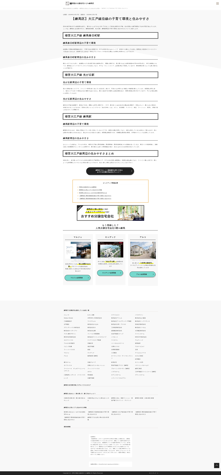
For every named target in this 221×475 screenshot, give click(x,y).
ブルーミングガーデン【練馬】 (120, 368)
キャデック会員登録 (109, 273)
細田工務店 (138, 368)
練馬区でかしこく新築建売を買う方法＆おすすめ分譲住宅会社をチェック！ (109, 171)
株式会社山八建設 (140, 318)
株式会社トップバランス (142, 321)
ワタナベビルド (140, 346)
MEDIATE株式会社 (141, 337)
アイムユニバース (140, 352)
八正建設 (114, 352)
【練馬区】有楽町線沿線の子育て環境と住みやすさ (98, 413)
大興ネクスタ (115, 346)
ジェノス (66, 315)
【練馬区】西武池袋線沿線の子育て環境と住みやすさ (95, 195)
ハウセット (114, 337)
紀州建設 (137, 359)
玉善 (136, 349)
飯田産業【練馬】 (93, 356)
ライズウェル (92, 321)
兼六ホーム (67, 362)
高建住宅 (90, 343)
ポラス (90, 371)
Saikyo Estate (68, 318)
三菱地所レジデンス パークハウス (74, 375)
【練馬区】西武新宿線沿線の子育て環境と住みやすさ (95, 198)
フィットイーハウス (94, 368)
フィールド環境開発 (94, 333)
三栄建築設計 (68, 321)
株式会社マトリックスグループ (97, 337)
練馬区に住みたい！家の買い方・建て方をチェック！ (80, 393)
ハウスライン (139, 315)
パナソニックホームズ (141, 365)
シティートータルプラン (118, 378)
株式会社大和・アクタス (118, 324)
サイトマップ (152, 473)
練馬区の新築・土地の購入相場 (144, 398)
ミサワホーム (115, 371)
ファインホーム (140, 333)
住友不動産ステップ (117, 333)
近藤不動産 (91, 378)
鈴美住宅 (114, 362)
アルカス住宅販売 (69, 343)
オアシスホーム (116, 375)
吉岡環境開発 (115, 349)
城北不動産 (91, 346)
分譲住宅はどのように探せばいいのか (98, 399)
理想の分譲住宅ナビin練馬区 (83, 3)
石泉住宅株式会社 (140, 324)
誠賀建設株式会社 (116, 330)
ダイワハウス (68, 365)
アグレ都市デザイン (70, 333)
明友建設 (90, 375)
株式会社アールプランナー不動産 (121, 321)
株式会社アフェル (116, 318)
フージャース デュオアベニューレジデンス (74, 370)
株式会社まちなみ (93, 324)
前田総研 (137, 343)
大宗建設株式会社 (140, 330)
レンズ (66, 378)
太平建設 (66, 324)
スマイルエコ (115, 315)
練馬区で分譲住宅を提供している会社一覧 (76, 310)
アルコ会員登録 (141, 274)
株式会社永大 (92, 327)
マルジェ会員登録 (77, 277)
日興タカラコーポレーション (96, 365)
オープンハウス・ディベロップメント (122, 357)
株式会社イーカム (140, 327)
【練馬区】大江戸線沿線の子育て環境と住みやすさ (122, 413)
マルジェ (66, 352)
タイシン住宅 (139, 362)
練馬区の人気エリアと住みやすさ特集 (90, 190)
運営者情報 (67, 426)
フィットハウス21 (69, 349)
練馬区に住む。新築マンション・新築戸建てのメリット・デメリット (122, 399)
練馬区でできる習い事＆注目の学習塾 (98, 418)
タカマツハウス (68, 340)
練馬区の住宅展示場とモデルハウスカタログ (77, 385)
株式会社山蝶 (92, 330)
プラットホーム (140, 375)
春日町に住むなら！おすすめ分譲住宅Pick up (93, 192)
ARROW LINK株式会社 (95, 318)
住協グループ (92, 362)
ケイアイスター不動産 (94, 340)
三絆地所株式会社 (116, 327)
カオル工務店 (139, 356)
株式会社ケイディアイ (70, 330)
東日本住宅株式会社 (70, 337)
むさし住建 (91, 315)
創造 (89, 349)
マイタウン (114, 340)
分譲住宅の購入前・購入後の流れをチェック (74, 399)
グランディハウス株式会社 (72, 327)
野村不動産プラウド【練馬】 (120, 365)
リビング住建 (68, 346)
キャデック (91, 352)
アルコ (66, 356)
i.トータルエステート (117, 343)
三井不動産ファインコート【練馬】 (146, 371)
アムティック (139, 340)
